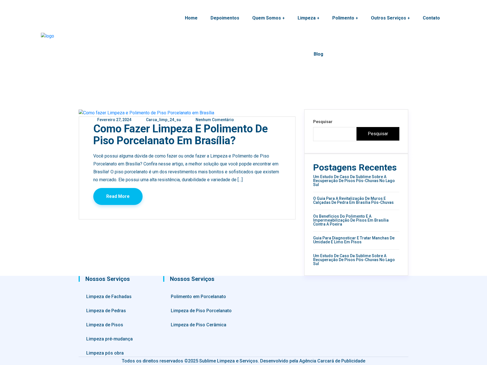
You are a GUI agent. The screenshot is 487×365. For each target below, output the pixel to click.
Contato (431, 18)
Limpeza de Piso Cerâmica (198, 324)
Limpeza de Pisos (104, 324)
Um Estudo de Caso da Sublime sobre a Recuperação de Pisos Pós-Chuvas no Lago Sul (354, 181)
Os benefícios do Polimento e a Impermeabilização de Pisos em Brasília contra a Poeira (351, 220)
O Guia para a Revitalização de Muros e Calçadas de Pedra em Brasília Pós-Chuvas (353, 200)
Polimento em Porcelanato (198, 296)
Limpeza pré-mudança (109, 339)
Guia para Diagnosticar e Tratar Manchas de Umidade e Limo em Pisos (354, 240)
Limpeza (307, 18)
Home (191, 18)
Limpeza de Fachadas (109, 296)
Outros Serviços (388, 18)
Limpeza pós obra (105, 353)
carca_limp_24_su (163, 119)
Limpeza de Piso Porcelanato (201, 310)
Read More (118, 196)
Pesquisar (323, 121)
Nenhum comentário (214, 119)
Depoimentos (225, 18)
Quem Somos (266, 18)
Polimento (343, 18)
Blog (318, 54)
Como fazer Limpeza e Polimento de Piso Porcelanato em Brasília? (180, 135)
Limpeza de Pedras (106, 310)
